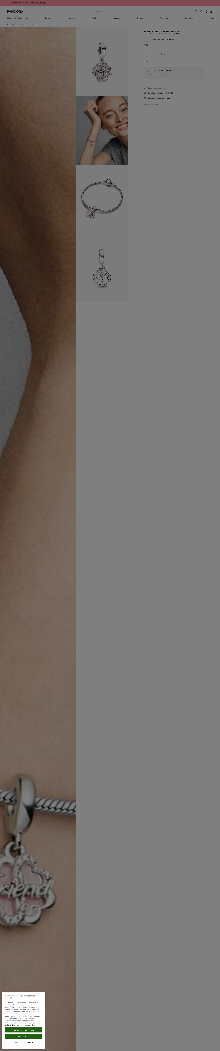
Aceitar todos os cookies (23, 1030)
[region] (23, 1020)
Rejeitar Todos (23, 1036)
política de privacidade (14, 1025)
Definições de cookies (23, 1042)
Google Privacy (30, 1025)
